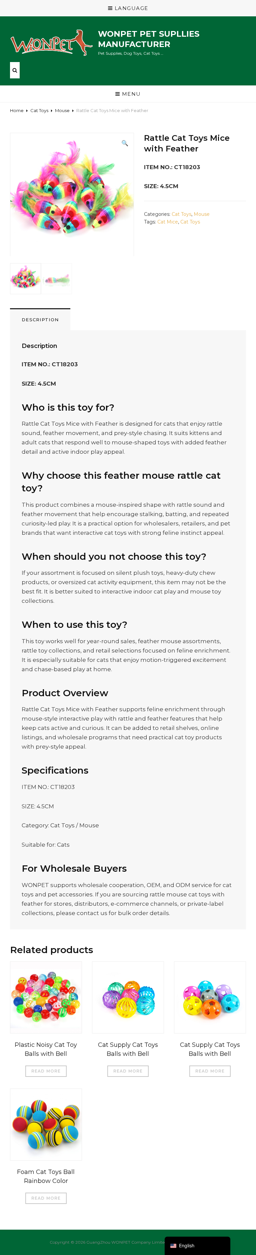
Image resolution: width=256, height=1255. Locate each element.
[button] (124, 143)
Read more (46, 1071)
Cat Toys (39, 110)
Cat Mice (167, 222)
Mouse (62, 110)
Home (17, 110)
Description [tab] (40, 319)
